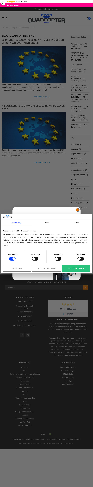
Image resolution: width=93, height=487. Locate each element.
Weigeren (17, 268)
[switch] (35, 259)
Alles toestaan (76, 268)
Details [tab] (46, 223)
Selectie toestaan (47, 268)
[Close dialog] (77, 210)
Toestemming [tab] (16, 223)
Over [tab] (77, 223)
